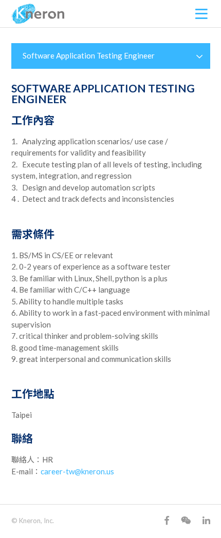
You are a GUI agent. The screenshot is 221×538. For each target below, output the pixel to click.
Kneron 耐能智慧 (38, 14)
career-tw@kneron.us (77, 471)
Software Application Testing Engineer (89, 55)
